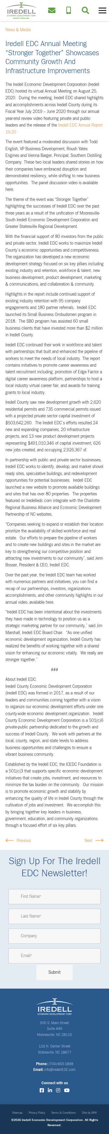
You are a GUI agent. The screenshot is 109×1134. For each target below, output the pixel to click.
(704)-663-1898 (60, 1064)
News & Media (18, 30)
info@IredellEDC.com (60, 1070)
